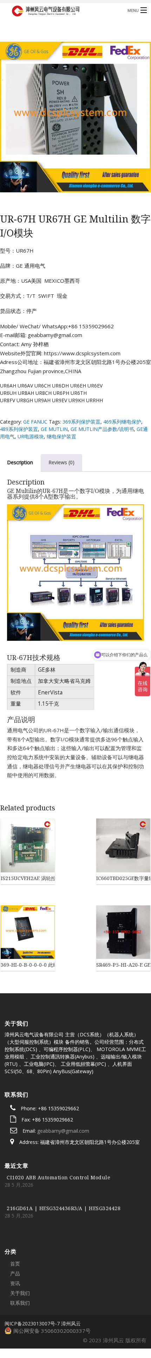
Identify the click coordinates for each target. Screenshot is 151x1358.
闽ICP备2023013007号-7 (32, 1276)
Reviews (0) (61, 462)
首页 (15, 1216)
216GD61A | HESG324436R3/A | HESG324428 (63, 1160)
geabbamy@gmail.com (63, 1083)
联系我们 (20, 1255)
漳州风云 (71, 1276)
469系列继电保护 (122, 421)
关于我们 (20, 1245)
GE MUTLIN (54, 429)
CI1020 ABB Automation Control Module (58, 1129)
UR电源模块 (31, 436)
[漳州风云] (59, 10)
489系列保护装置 (19, 429)
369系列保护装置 (81, 421)
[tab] (61, 462)
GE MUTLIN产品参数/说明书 (102, 429)
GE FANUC (35, 421)
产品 (15, 1225)
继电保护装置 (61, 436)
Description (20, 462)
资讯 (15, 1235)
